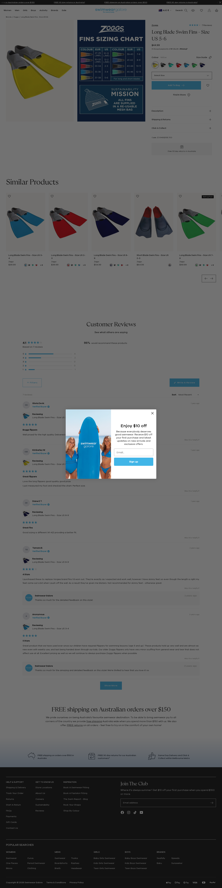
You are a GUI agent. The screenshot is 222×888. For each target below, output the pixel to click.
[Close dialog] (152, 413)
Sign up (133, 461)
